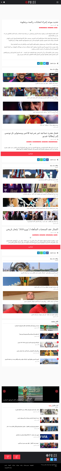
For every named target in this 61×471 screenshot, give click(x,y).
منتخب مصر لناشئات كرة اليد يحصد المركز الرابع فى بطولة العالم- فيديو (42, 208)
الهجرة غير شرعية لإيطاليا (37, 141)
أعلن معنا (17, 456)
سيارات (13, 465)
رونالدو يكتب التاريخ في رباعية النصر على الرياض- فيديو (28, 350)
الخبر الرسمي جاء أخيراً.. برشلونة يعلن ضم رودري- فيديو (45, 112)
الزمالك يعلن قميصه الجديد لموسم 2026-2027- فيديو (28, 342)
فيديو (6, 465)
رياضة (21, 465)
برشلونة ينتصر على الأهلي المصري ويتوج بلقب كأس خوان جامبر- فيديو (42, 97)
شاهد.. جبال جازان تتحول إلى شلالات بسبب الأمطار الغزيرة (27, 409)
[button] (47, 63)
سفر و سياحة (26, 465)
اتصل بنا (8, 456)
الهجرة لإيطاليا (29, 141)
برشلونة (56, 27)
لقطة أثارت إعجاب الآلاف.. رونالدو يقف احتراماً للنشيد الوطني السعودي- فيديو (41, 301)
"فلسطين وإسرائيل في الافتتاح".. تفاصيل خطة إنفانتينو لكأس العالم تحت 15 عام (23, 426)
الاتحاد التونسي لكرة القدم (53, 141)
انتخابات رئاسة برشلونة (43, 27)
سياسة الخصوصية (8, 467)
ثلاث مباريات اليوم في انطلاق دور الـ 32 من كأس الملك (46, 287)
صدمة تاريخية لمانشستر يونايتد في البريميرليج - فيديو (28, 418)
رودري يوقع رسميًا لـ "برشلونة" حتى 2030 (49, 125)
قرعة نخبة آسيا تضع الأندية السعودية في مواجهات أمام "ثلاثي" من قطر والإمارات (40, 194)
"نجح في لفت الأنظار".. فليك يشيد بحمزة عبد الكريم (47, 83)
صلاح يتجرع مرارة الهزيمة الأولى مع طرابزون (48, 179)
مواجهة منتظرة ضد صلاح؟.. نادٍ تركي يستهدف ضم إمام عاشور (44, 314)
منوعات (17, 465)
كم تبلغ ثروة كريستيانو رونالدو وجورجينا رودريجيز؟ (29, 334)
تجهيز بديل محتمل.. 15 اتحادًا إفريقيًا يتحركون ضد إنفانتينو (27, 434)
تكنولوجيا (32, 465)
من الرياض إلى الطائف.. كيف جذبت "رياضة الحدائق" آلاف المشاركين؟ (42, 221)
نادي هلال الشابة (44, 141)
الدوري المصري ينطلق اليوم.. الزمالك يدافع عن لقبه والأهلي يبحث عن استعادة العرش (39, 272)
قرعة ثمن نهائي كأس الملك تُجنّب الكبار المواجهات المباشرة (27, 325)
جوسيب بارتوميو (50, 27)
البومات (9, 465)
